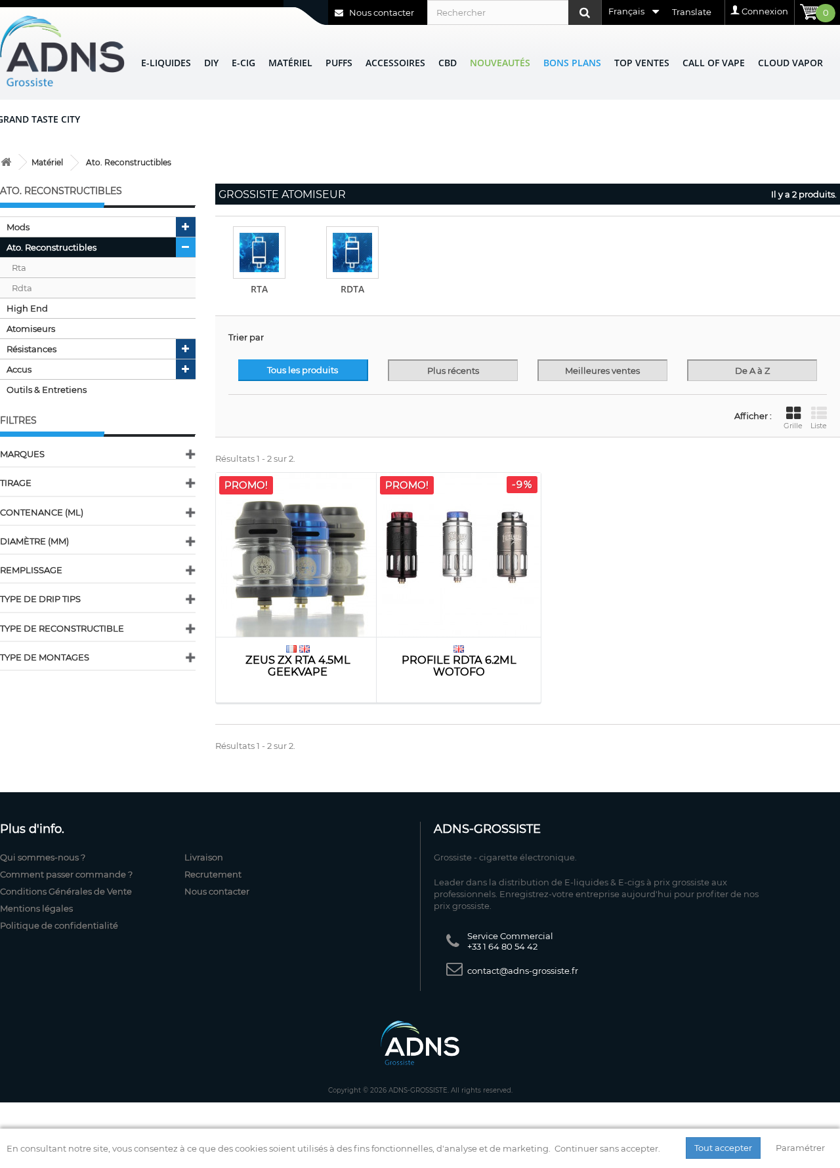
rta (19, 267)
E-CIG (243, 62)
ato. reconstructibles (51, 247)
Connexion (765, 11)
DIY (211, 62)
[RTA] (259, 252)
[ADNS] (62, 51)
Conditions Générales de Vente (66, 891)
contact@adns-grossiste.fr (522, 970)
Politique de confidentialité (59, 925)
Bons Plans (572, 62)
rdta (22, 288)
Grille (793, 425)
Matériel (290, 62)
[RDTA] (352, 252)
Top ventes (641, 62)
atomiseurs (31, 328)
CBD (447, 62)
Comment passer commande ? (66, 874)
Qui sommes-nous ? (42, 857)
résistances (31, 349)
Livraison (203, 857)
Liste (818, 425)
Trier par (246, 337)
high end (27, 308)
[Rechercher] (584, 12)
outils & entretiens (47, 389)
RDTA (352, 289)
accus (19, 369)
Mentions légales (36, 908)
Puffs (339, 62)
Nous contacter (380, 12)
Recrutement (213, 874)
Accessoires (395, 62)
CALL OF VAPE (713, 62)
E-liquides (166, 62)
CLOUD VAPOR (790, 62)
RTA (259, 289)
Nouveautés (500, 62)
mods (18, 227)
